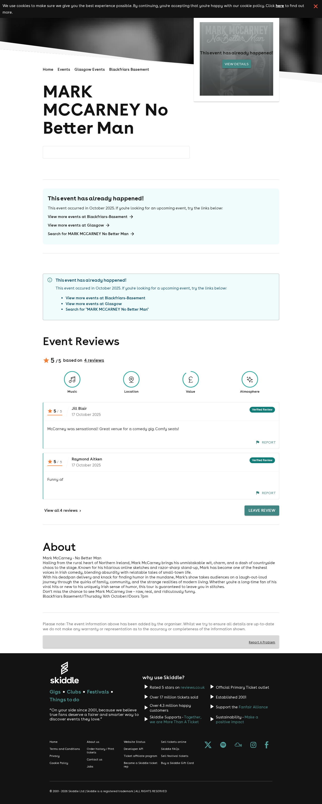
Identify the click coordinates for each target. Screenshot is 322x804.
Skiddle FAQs (170, 749)
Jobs (90, 766)
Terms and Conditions (65, 749)
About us (93, 742)
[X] (208, 745)
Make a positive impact (237, 719)
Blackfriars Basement (129, 69)
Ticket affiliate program (140, 756)
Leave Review (262, 510)
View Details (237, 64)
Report (269, 442)
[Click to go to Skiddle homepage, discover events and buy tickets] (64, 672)
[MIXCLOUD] (238, 745)
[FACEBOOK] (266, 745)
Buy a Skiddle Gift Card (177, 763)
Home (48, 69)
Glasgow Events (89, 69)
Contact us (94, 759)
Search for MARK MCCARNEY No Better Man (88, 233)
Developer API (133, 749)
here (280, 5)
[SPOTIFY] (223, 745)
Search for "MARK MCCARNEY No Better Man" (107, 309)
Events (64, 69)
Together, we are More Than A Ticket (175, 719)
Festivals (98, 691)
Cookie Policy (59, 763)
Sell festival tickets (174, 756)
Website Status (134, 742)
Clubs (74, 691)
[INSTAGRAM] (253, 745)
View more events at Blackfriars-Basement (88, 216)
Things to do (64, 699)
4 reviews (94, 360)
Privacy (55, 756)
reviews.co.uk (193, 687)
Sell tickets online (173, 742)
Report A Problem (262, 642)
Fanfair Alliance (253, 707)
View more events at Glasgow (76, 225)
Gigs (55, 691)
